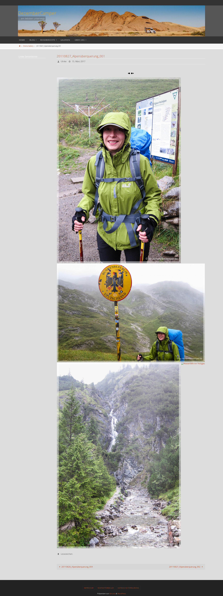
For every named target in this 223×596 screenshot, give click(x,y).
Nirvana (112, 593)
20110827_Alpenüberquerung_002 (185, 566)
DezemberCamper (37, 13)
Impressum (89, 588)
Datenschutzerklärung (128, 588)
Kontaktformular (106, 588)
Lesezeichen (67, 554)
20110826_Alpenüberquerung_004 (77, 566)
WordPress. (121, 593)
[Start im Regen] (119, 170)
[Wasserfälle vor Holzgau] (119, 455)
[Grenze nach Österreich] (131, 313)
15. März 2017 (78, 61)
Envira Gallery (28, 46)
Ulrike (63, 61)
